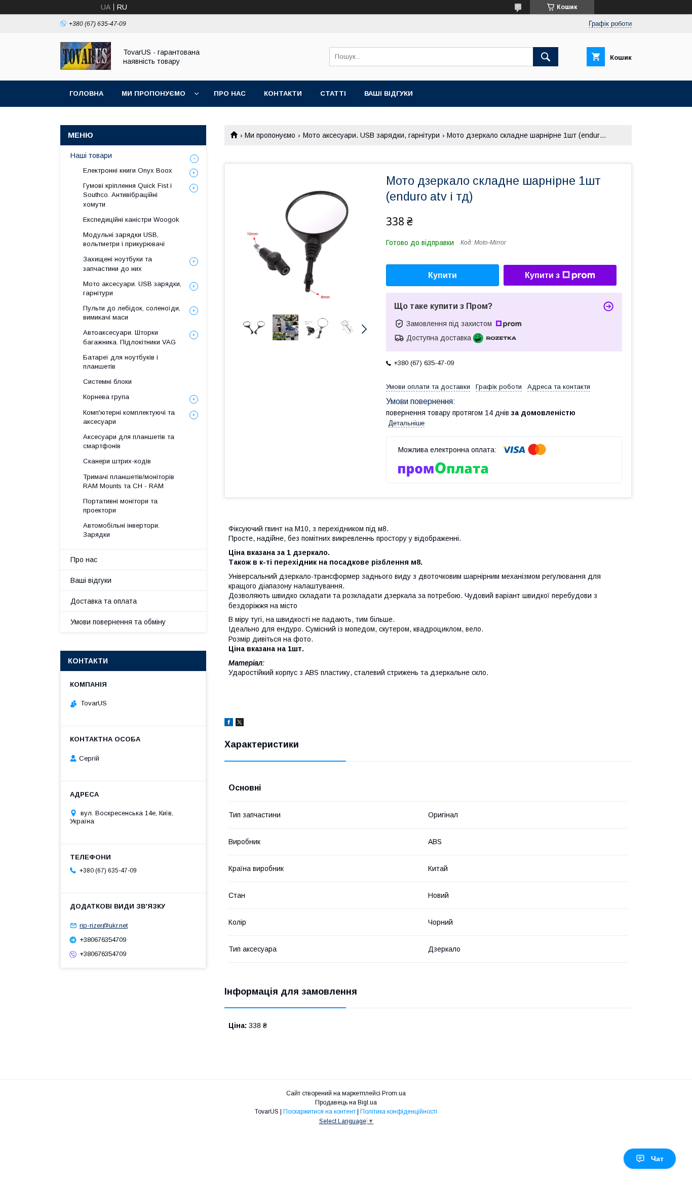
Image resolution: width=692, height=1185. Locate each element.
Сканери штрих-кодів (117, 461)
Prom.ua (394, 1093)
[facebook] (228, 724)
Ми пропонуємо (153, 93)
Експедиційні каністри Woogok (131, 219)
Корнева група (106, 397)
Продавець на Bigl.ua (346, 1102)
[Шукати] (545, 56)
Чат (657, 1159)
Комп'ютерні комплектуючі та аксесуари (129, 417)
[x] (240, 724)
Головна (86, 93)
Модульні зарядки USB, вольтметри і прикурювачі (124, 239)
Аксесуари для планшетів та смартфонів (128, 441)
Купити (442, 275)
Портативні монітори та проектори (120, 505)
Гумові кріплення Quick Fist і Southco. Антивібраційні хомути (127, 195)
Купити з (542, 275)
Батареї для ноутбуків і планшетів (120, 361)
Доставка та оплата (103, 601)
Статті (333, 93)
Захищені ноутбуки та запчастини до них (117, 263)
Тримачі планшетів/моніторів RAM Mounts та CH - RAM (128, 481)
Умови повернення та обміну (118, 622)
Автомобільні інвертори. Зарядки (121, 530)
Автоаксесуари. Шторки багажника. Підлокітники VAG (129, 337)
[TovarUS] (85, 67)
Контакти (283, 93)
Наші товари (91, 155)
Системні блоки (107, 381)
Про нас (230, 93)
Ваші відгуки (388, 93)
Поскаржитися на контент (319, 1111)
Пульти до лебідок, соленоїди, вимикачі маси (131, 312)
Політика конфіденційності (398, 1111)
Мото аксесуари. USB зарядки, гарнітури (371, 135)
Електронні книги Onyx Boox (127, 170)
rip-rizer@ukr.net (104, 925)
